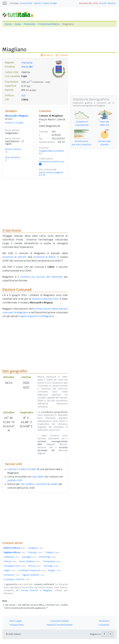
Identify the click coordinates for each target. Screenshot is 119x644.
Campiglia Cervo (15, 565)
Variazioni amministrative (59, 624)
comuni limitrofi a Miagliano (37, 590)
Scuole (102, 3)
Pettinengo (47, 556)
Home (8, 24)
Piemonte (29, 24)
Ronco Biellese (29, 561)
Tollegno (52, 552)
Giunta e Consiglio (14, 122)
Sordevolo (12, 574)
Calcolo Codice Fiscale (45, 3)
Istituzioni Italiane (59, 621)
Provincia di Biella (48, 24)
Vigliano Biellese (33, 574)
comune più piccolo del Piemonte (41, 276)
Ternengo (51, 565)
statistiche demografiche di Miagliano (89, 105)
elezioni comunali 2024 (45, 298)
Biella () (27, 66)
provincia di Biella (44, 257)
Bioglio (54, 570)
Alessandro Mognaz (16, 115)
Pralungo (35, 552)
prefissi (30, 484)
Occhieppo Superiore (32, 570)
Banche (111, 3)
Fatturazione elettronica (51, 162)
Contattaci (103, 624)
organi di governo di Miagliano (36, 316)
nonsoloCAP (26, 3)
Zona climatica (12, 157)
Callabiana (11, 556)
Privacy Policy (17, 624)
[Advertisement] (35, 516)
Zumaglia (29, 556)
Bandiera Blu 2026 (88, 3)
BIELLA (34, 565)
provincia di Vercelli (14, 257)
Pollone (10, 561)
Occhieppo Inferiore (17, 579)
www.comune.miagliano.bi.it (51, 173)
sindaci (54, 484)
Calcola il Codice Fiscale (21, 469)
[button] (104, 634)
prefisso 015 (14, 480)
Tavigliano (35, 547)
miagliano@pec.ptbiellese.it (51, 152)
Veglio (10, 570)
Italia (18, 24)
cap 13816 (37, 476)
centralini (41, 484)
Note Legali (16, 621)
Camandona (52, 561)
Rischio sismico (13, 149)
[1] (30, 81)
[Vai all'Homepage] (19, 14)
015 (23, 95)
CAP (22, 484)
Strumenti (104, 621)
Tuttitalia (13, 3)
